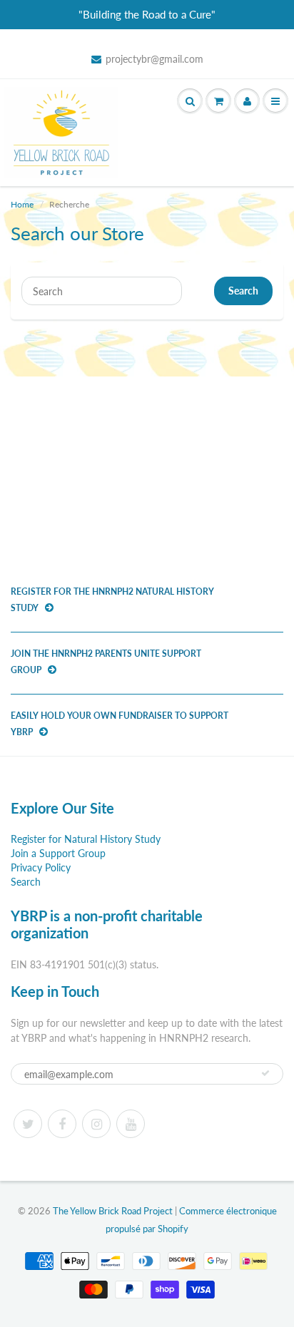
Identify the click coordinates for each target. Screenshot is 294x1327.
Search (243, 291)
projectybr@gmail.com (154, 59)
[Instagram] (96, 1124)
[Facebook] (62, 1124)
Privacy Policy (41, 867)
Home (22, 204)
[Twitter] (28, 1124)
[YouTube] (130, 1124)
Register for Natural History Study (86, 839)
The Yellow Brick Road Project (113, 1210)
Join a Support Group (58, 853)
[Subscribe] (265, 1073)
